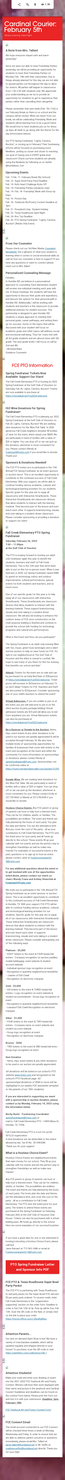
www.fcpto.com (23, 1075)
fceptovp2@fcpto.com (18, 882)
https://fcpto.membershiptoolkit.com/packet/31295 (32, 768)
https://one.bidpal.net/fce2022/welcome (26, 395)
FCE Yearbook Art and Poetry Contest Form (28, 1409)
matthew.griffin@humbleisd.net (22, 1448)
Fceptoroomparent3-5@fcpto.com (24, 1252)
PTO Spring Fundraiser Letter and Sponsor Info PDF (32, 1267)
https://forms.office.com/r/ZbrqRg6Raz (26, 1318)
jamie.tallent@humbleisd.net (20, 1444)
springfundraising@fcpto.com (21, 761)
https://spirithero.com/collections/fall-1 (26, 1353)
